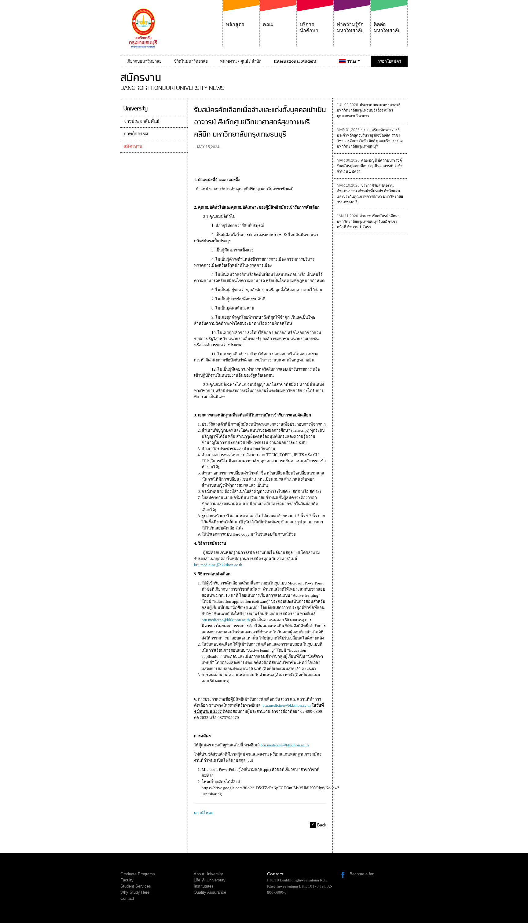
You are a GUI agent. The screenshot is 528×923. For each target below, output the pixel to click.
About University (208, 874)
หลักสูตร (235, 24)
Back (321, 825)
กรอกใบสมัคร (389, 61)
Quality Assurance (210, 892)
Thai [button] (352, 61)
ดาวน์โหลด (203, 813)
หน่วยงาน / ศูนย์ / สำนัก (241, 61)
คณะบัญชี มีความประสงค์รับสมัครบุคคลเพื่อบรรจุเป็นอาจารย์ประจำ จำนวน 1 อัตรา (369, 166)
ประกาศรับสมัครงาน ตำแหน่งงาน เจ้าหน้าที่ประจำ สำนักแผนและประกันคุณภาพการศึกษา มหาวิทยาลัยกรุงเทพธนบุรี (370, 193)
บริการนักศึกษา (309, 27)
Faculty (127, 880)
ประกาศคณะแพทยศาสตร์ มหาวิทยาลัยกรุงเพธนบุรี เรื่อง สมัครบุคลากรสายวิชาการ (369, 110)
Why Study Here (134, 892)
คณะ (268, 24)
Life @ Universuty (210, 880)
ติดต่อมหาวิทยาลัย (387, 27)
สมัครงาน (132, 146)
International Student (295, 61)
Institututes (204, 886)
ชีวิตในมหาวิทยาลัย (191, 61)
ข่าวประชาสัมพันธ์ (141, 121)
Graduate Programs (137, 874)
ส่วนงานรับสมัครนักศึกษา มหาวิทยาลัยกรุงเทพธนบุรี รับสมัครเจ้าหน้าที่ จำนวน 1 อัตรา (368, 221)
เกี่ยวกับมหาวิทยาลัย (144, 61)
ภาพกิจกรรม (135, 133)
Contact (127, 898)
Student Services (135, 886)
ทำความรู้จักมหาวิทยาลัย (350, 27)
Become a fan (362, 874)
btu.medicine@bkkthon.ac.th (218, 564)
